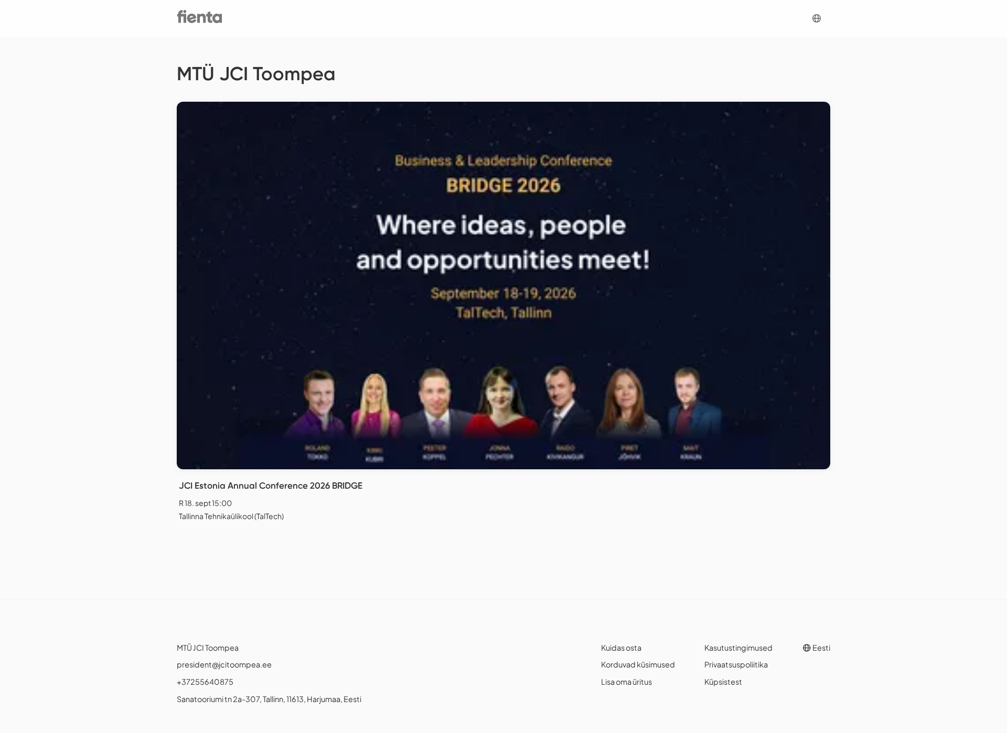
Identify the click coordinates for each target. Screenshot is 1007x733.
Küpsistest (723, 681)
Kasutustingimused (738, 647)
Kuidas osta (621, 647)
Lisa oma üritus (626, 681)
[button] (816, 18)
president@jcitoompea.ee (224, 664)
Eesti (820, 647)
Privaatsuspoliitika (736, 664)
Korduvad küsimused (638, 664)
